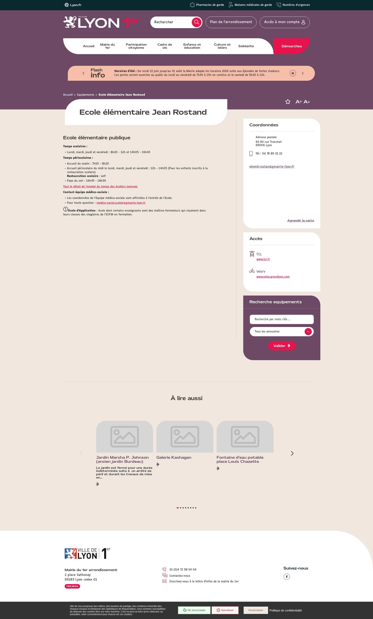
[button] (83, 73)
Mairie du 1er (107, 46)
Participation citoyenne (136, 46)
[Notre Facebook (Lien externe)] (287, 577)
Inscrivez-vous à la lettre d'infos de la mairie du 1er (204, 581)
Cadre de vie (165, 46)
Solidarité (246, 46)
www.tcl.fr (263, 259)
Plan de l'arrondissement (231, 22)
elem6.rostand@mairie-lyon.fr (271, 166)
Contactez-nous (179, 576)
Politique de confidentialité (285, 610)
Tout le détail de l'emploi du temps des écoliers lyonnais (100, 186)
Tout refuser (227, 610)
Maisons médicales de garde (253, 5)
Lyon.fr (75, 5)
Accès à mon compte (282, 22)
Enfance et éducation (192, 46)
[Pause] (293, 73)
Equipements (85, 95)
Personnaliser (255, 610)
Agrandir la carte (300, 220)
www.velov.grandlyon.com (273, 277)
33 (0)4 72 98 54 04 (182, 569)
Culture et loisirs (222, 46)
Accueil (88, 46)
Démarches (292, 46)
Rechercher (163, 22)
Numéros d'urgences (296, 5)
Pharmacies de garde (210, 5)
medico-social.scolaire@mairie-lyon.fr (121, 203)
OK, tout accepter (196, 610)
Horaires (72, 586)
